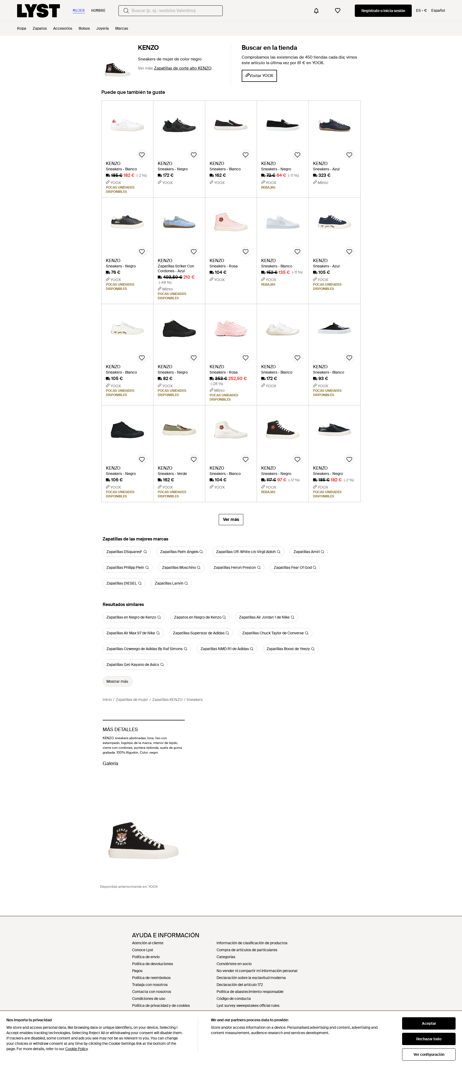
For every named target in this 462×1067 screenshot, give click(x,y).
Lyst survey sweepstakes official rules (248, 1005)
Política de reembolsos (151, 977)
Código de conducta (234, 998)
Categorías (226, 956)
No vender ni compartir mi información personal (257, 970)
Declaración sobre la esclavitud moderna (251, 977)
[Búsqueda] (126, 10)
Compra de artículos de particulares (247, 949)
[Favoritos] (337, 10)
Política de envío (146, 956)
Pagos (137, 970)
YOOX (153, 886)
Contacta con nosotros (151, 991)
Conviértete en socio (234, 963)
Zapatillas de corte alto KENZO (182, 68)
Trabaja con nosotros (150, 984)
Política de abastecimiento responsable (250, 991)
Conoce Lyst (142, 949)
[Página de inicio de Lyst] (38, 11)
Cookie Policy (76, 1048)
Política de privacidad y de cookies (161, 1005)
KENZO (148, 48)
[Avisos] (316, 10)
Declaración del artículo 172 (240, 984)
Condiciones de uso (148, 998)
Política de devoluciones (152, 963)
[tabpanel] (231, 313)
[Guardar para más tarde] (142, 154)
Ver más (231, 519)
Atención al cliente (147, 943)
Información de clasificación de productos (252, 943)
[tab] (133, 95)
